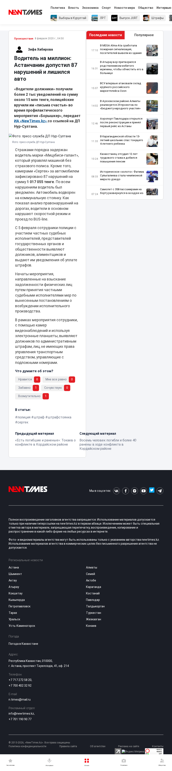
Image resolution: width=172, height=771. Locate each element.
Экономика (90, 7)
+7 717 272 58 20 (20, 680)
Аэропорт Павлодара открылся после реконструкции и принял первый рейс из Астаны (121, 122)
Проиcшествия (23, 38)
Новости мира (124, 7)
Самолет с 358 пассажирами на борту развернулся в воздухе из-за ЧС (122, 193)
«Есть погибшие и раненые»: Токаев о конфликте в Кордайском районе (45, 442)
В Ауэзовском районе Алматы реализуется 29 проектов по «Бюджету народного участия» (120, 104)
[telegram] (159, 490)
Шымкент (15, 574)
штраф (39, 417)
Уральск (14, 619)
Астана (14, 567)
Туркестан (93, 612)
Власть (73, 7)
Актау (13, 580)
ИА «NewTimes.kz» (31, 121)
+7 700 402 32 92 (20, 685)
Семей (90, 574)
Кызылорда (17, 600)
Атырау (14, 587)
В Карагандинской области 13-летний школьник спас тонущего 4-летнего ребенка (121, 140)
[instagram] (134, 490)
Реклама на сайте (128, 746)
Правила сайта (68, 746)
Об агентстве (97, 746)
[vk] (116, 490)
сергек (22, 422)
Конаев (91, 625)
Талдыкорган (95, 606)
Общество (145, 7)
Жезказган (93, 619)
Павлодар (93, 600)
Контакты (157, 746)
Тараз (13, 612)
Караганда (93, 587)
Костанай (93, 593)
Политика (58, 7)
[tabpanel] (124, 119)
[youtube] (143, 490)
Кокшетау (15, 593)
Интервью (163, 7)
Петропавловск (19, 606)
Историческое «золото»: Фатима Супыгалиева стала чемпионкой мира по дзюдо (122, 175)
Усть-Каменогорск (22, 625)
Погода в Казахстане (23, 643)
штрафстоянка (59, 417)
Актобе (91, 580)
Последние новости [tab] (105, 35)
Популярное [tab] (144, 35)
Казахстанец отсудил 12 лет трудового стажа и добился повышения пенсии (119, 157)
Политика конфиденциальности (27, 746)
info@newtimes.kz (21, 713)
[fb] (125, 490)
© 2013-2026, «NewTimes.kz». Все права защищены (39, 742)
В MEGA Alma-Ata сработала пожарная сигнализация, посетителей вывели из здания (121, 49)
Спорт (106, 7)
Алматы (91, 567)
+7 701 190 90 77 (20, 719)
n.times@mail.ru (20, 699)
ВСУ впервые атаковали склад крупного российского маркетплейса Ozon (120, 87)
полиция (23, 417)
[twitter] (151, 490)
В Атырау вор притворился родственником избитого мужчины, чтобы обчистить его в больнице (121, 67)
